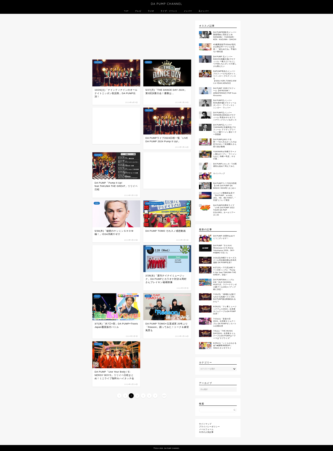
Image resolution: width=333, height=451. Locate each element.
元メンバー (204, 11)
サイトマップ (205, 424)
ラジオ (151, 11)
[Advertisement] (142, 37)
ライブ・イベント (169, 11)
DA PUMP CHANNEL (166, 3)
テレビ (138, 11)
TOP (126, 11)
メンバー (188, 11)
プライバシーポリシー (209, 426)
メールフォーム (206, 429)
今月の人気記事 (206, 432)
